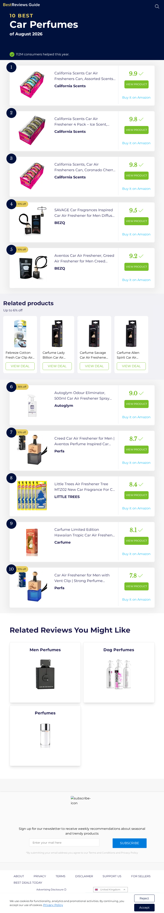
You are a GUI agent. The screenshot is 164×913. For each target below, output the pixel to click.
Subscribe (129, 843)
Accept (144, 907)
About (19, 876)
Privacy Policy (53, 905)
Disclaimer (84, 876)
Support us (112, 876)
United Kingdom (110, 889)
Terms (60, 876)
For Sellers (141, 876)
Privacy (40, 876)
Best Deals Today (28, 882)
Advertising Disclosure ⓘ (51, 889)
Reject (144, 898)
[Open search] (157, 6)
